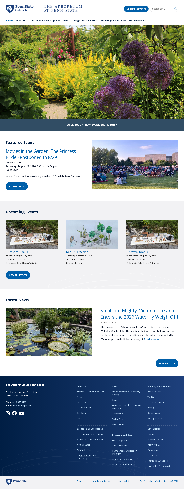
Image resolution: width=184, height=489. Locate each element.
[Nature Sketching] (92, 248)
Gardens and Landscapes (90, 428)
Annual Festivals (119, 445)
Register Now (18, 186)
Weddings (152, 397)
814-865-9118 (19, 402)
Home (9, 20)
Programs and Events (123, 435)
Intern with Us (153, 444)
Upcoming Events (136, 9)
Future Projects (84, 407)
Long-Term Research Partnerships (87, 457)
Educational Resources (122, 459)
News (79, 397)
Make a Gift (152, 455)
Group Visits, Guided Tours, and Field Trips (127, 407)
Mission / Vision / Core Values (90, 391)
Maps (114, 400)
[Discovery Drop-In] (31, 248)
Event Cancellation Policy (123, 464)
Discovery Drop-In (17, 252)
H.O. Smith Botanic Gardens (90, 434)
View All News (167, 363)
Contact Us (82, 418)
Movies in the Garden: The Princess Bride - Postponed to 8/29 (41, 154)
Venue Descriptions (156, 402)
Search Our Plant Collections (90, 439)
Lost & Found (118, 424)
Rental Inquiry (153, 413)
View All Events (18, 275)
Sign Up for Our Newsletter (160, 466)
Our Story (81, 402)
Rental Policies (154, 391)
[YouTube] (21, 413)
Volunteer (151, 434)
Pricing (150, 407)
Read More (151, 339)
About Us (21, 20)
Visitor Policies (119, 419)
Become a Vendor (155, 439)
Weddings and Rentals (159, 386)
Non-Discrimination (101, 481)
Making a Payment (156, 418)
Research (81, 450)
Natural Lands (83, 444)
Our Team (81, 413)
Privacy (80, 481)
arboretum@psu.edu (22, 405)
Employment (153, 450)
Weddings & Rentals (112, 20)
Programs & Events (84, 20)
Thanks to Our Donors (157, 460)
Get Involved (136, 20)
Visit (65, 20)
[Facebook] (14, 413)
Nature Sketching (77, 252)
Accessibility (117, 413)
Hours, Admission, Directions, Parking (126, 393)
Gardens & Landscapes (44, 20)
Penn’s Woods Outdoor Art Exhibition (124, 452)
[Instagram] (8, 413)
